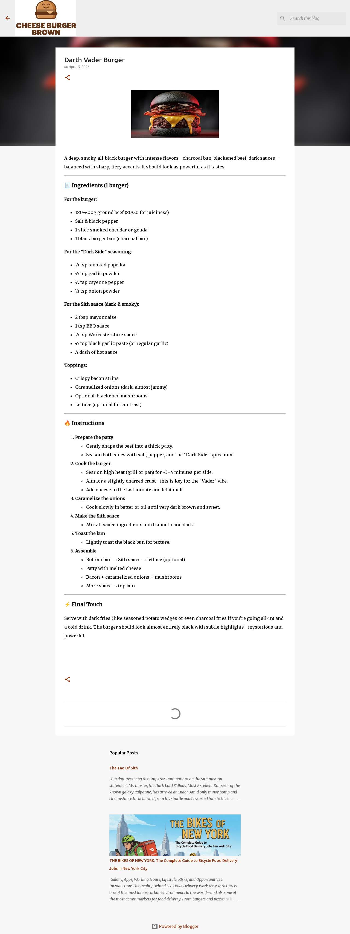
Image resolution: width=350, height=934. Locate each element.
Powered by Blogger (178, 926)
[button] (67, 78)
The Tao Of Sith (123, 768)
